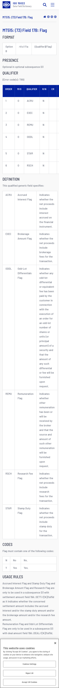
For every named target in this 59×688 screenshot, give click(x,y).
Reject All (29, 673)
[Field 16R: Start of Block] (48, 16)
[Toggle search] (45, 5)
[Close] (55, 643)
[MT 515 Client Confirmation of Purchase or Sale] (52, 16)
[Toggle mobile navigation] (52, 5)
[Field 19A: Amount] (55, 16)
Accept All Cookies (29, 682)
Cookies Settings (29, 664)
